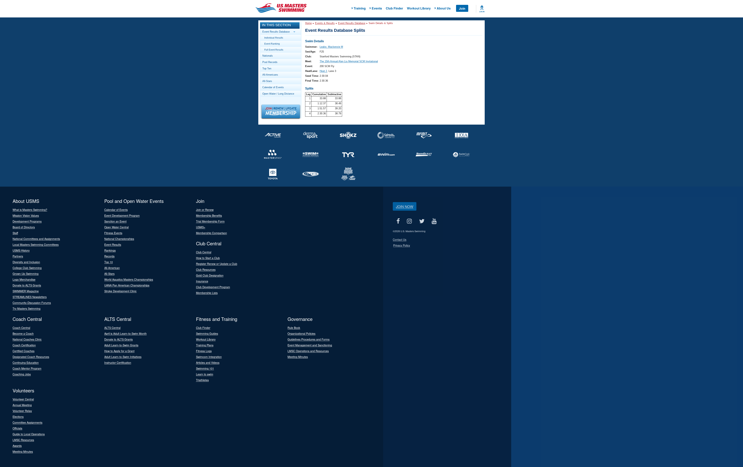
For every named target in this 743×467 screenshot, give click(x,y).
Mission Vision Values (26, 215)
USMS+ (200, 227)
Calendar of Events (273, 87)
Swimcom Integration (209, 357)
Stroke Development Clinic (120, 291)
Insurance (202, 281)
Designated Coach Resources (31, 357)
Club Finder (394, 8)
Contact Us (399, 239)
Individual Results (273, 37)
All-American (112, 268)
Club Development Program (213, 287)
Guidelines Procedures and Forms (309, 339)
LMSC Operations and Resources (308, 351)
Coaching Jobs (22, 374)
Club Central (203, 252)
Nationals (267, 55)
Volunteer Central (23, 399)
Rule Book (294, 328)
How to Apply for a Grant (119, 351)
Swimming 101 (205, 368)
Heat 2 (323, 71)
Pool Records (269, 62)
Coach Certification (24, 345)
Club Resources (206, 269)
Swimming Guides (207, 333)
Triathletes (202, 380)
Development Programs (27, 221)
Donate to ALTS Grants (27, 285)
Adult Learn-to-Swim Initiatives (122, 357)
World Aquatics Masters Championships (128, 279)
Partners (18, 256)
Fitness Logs (204, 351)
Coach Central (21, 328)
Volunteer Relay (22, 411)
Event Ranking (272, 43)
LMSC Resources (23, 440)
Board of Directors (24, 227)
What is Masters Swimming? (30, 210)
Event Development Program (122, 215)
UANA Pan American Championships (126, 285)
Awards (17, 446)
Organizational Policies (301, 333)
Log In (481, 12)
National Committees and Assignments (36, 239)
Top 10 (108, 262)
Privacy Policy (401, 245)
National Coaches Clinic (27, 339)
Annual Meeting (22, 405)
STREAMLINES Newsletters (30, 297)
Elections (18, 417)
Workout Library (419, 8)
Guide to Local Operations (29, 434)
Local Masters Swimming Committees (36, 244)
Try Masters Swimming (26, 308)
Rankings (110, 250)
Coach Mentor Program (27, 368)
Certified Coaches (23, 351)
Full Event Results (273, 49)
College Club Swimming (27, 268)
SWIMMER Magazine (26, 291)
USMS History (21, 250)
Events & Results (325, 23)
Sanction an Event (115, 221)
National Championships (119, 239)
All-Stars (267, 81)
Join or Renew (205, 210)
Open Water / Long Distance (278, 93)
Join (462, 8)
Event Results (112, 244)
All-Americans (270, 74)
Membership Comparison (211, 233)
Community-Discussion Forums (32, 303)
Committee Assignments (27, 422)
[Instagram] (409, 221)
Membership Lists (207, 293)
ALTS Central (112, 328)
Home (308, 23)
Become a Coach (23, 333)
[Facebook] (398, 221)
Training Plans (204, 345)
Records (109, 256)
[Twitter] (421, 221)
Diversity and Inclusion (26, 262)
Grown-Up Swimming (26, 274)
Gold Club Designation (209, 275)
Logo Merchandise (24, 279)
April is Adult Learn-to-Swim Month (125, 333)
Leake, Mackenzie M (331, 46)
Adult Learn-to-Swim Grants (121, 345)
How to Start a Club (208, 258)
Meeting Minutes (298, 357)
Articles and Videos (207, 362)
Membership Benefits (209, 215)
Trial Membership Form (210, 221)
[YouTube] (434, 221)
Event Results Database (351, 23)
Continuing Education (26, 362)
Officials (17, 428)
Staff (15, 233)
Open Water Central (116, 227)
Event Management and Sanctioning (310, 345)
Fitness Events (113, 233)
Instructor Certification (117, 362)
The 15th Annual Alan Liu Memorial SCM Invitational (349, 61)
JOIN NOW (404, 206)
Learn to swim (204, 374)
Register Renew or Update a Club (216, 264)
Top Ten (266, 68)
